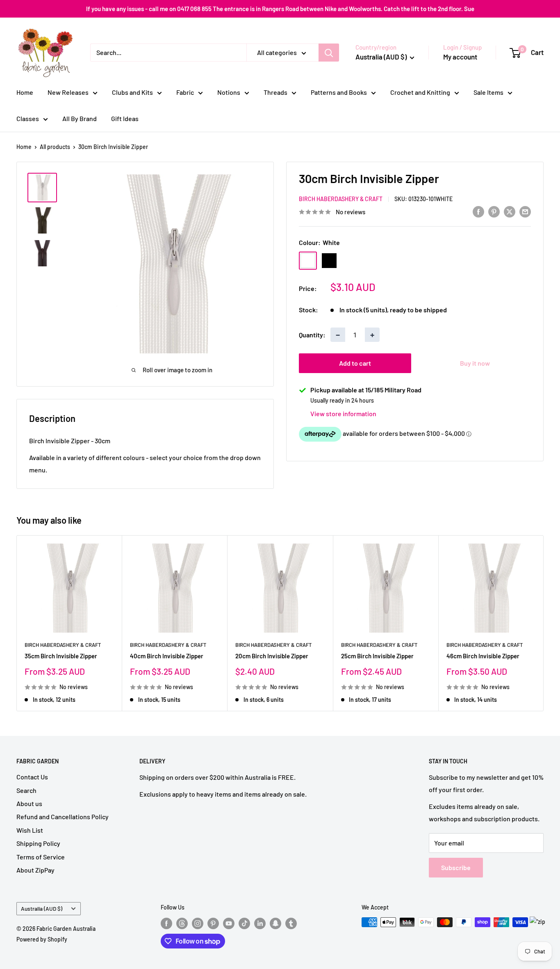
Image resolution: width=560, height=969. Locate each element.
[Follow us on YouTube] (228, 923)
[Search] (329, 53)
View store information (343, 414)
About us (29, 803)
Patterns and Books (339, 92)
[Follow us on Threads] (182, 923)
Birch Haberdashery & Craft (340, 199)
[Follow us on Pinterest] (213, 923)
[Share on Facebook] (478, 211)
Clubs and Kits (132, 92)
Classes (27, 118)
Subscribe (456, 867)
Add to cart (355, 363)
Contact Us (32, 777)
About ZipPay (35, 870)
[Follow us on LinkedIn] (260, 923)
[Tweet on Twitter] (509, 211)
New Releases (68, 92)
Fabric (185, 92)
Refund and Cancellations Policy (62, 816)
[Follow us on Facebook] (166, 923)
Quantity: (312, 335)
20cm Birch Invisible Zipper (271, 656)
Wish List (29, 830)
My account (460, 57)
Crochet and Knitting (420, 92)
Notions (228, 92)
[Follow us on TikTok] (244, 923)
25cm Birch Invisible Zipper (377, 656)
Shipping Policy (38, 843)
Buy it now (475, 363)
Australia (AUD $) (41, 908)
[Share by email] (525, 211)
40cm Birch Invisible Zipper (166, 656)
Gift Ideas (125, 118)
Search (26, 790)
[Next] (544, 623)
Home (24, 92)
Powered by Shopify (41, 939)
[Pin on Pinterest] (494, 211)
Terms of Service (40, 857)
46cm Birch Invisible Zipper (482, 656)
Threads (275, 92)
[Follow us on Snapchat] (275, 923)
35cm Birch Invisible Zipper (61, 656)
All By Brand (79, 118)
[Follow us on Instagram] (197, 923)
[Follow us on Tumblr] (291, 923)
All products (55, 146)
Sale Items (488, 92)
